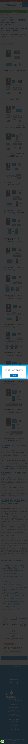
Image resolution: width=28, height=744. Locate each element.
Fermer (14, 375)
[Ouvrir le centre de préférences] (2, 741)
